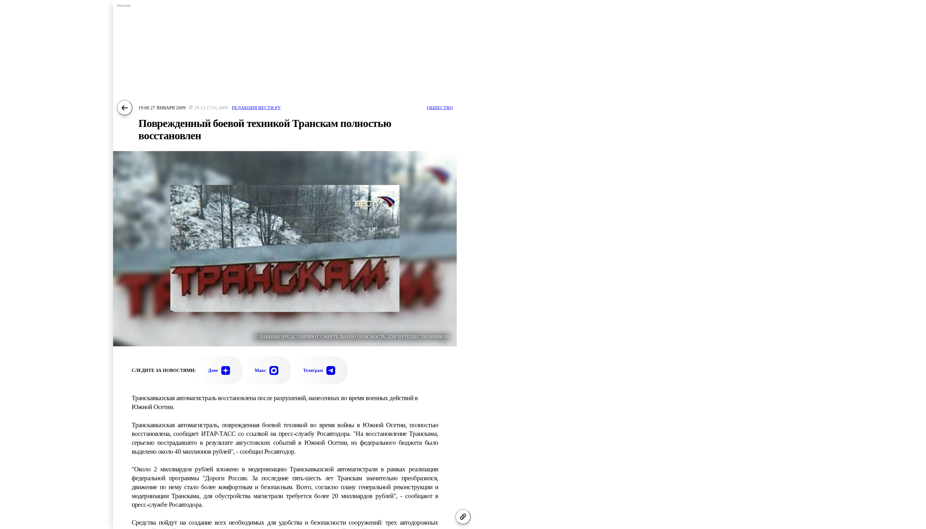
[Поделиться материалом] (463, 516)
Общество (440, 107)
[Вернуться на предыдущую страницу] (124, 107)
